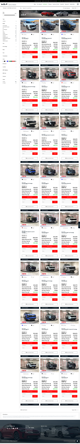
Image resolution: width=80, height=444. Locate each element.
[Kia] (4, 4)
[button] (38, 26)
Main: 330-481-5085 (38, 1)
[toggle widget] (77, 441)
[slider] (3, 15)
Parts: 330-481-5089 (53, 1)
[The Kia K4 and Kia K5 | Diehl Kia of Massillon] (49, 14)
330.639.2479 (36, 65)
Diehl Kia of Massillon (25, 65)
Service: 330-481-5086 (45, 1)
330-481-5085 (29, 427)
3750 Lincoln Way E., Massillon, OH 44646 (71, 1)
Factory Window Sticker (30, 61)
